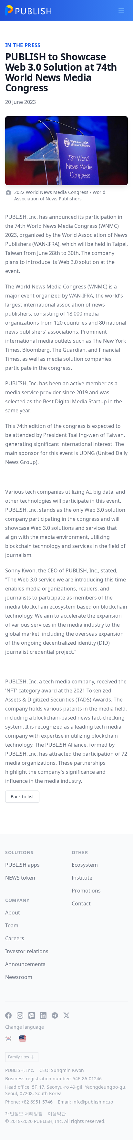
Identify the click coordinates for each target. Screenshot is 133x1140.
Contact (81, 903)
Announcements (25, 964)
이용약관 (57, 1113)
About (12, 912)
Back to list (22, 796)
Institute (82, 877)
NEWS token (20, 877)
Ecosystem (85, 864)
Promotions (86, 890)
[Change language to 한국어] (8, 1038)
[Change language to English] (22, 1038)
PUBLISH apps (22, 864)
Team (11, 925)
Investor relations (26, 951)
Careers (14, 938)
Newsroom (18, 977)
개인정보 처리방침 (24, 1113)
